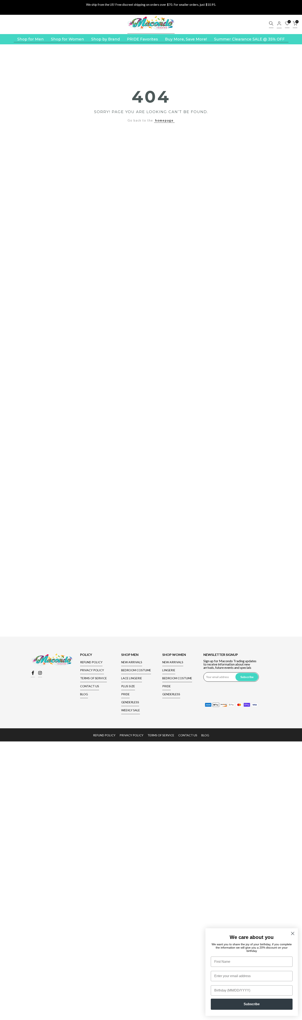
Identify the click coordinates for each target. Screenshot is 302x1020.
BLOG (84, 694)
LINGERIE (168, 670)
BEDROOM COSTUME (136, 670)
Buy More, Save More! (186, 39)
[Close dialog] (292, 933)
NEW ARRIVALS (131, 662)
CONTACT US (89, 686)
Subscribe (252, 1004)
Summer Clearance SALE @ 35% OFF (249, 39)
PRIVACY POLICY (92, 670)
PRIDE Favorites (142, 39)
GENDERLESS (130, 702)
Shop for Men (30, 39)
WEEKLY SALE (130, 710)
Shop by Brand (105, 39)
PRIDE (125, 694)
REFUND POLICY (91, 662)
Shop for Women (67, 39)
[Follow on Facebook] (33, 674)
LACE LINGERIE (131, 678)
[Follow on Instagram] (40, 674)
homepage (164, 120)
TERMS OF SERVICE (93, 678)
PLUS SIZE (128, 686)
